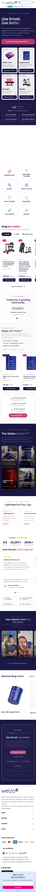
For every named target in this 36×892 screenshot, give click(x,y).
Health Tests (19, 757)
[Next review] (33, 128)
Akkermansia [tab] (27, 234)
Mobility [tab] (6, 234)
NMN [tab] (16, 234)
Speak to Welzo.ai (19, 752)
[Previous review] (30, 128)
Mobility (19, 766)
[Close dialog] (34, 873)
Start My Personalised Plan (16, 42)
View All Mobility (17, 286)
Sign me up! (18, 887)
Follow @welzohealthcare (18, 663)
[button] (3, 2)
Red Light (26, 761)
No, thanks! (18, 890)
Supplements (13, 761)
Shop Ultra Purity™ (17, 415)
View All (32, 676)
